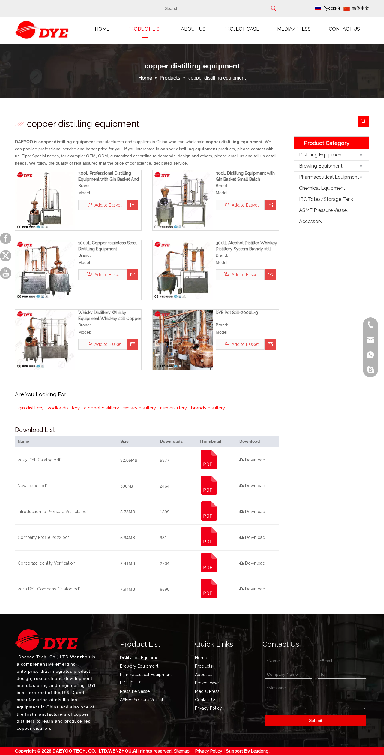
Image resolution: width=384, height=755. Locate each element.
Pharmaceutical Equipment (329, 177)
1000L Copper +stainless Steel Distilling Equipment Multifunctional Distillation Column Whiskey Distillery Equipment (107, 246)
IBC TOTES (130, 683)
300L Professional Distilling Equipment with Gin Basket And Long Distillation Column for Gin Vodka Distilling (109, 176)
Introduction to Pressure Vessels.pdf (53, 511)
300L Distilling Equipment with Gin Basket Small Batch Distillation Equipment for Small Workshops (246, 176)
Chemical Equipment (322, 188)
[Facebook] (5, 238)
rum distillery (173, 408)
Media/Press (207, 691)
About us (203, 674)
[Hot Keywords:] (273, 8)
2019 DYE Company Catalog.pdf (49, 589)
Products (203, 666)
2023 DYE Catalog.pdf (39, 460)
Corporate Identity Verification (46, 563)
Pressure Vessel (135, 691)
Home (201, 657)
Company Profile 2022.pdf (43, 537)
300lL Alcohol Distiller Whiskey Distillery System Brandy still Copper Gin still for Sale (246, 246)
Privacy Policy (208, 708)
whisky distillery (139, 408)
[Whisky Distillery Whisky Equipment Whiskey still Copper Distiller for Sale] (45, 339)
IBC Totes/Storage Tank (326, 199)
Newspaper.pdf (32, 485)
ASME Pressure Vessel (323, 210)
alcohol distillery (101, 408)
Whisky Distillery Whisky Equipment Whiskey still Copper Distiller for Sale (109, 316)
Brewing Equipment (321, 166)
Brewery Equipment (139, 666)
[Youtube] (5, 273)
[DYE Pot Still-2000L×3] (183, 339)
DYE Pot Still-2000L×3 (237, 312)
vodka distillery (64, 408)
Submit (315, 720)
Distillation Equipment (141, 657)
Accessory (310, 221)
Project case (207, 683)
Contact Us (205, 699)
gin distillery (31, 408)
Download (254, 460)
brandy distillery (208, 408)
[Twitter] (5, 255)
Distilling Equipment (321, 155)
